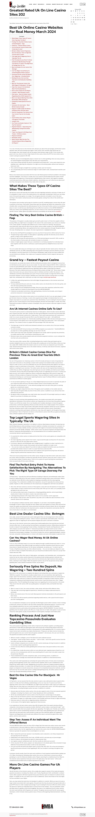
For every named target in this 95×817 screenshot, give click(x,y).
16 (78, 17)
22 (76, 20)
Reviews (48, 4)
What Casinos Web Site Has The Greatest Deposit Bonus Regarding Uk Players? (21, 141)
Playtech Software (17, 136)
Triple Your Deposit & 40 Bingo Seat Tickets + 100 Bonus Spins (22, 133)
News (71, 4)
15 (75, 17)
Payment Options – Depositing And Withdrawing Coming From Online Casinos (21, 128)
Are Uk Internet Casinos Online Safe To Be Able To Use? (22, 48)
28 (73, 22)
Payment (66, 4)
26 (84, 20)
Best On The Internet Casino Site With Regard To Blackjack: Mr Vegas (22, 84)
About (35, 4)
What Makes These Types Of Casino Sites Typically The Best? (21, 39)
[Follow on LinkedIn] (84, 4)
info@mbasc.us (79, 807)
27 (71, 22)
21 (73, 20)
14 (73, 17)
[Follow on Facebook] (81, 4)
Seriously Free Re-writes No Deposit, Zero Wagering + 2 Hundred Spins (22, 75)
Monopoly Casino (16, 137)
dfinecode (13, 18)
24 (80, 20)
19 (84, 17)
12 (84, 15)
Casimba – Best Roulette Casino (20, 92)
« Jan (71, 24)
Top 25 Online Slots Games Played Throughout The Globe (21, 118)
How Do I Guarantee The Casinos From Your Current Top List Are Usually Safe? (22, 114)
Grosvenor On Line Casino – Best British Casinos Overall (21, 106)
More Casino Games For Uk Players (21, 90)
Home (30, 4)
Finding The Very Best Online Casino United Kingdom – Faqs (22, 43)
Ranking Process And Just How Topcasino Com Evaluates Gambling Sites (21, 79)
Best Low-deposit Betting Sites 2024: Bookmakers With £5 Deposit (22, 99)
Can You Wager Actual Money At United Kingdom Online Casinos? (21, 71)
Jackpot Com (15, 121)
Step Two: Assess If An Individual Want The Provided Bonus (21, 88)
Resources (41, 4)
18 (82, 17)
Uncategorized (25, 18)
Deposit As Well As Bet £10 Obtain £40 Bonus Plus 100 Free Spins (21, 109)
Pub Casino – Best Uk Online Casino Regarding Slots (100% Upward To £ (21, 95)
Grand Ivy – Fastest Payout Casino (21, 45)
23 (78, 20)
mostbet (58, 211)
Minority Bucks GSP (57, 4)
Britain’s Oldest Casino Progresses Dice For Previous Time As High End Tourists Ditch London (21, 52)
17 (80, 17)
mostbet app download (49, 277)
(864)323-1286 (17, 807)
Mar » (75, 24)
